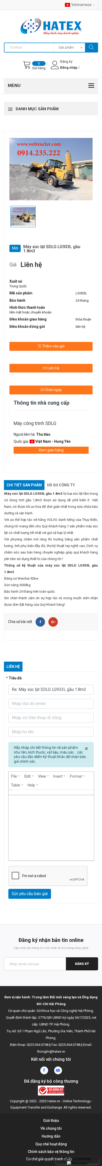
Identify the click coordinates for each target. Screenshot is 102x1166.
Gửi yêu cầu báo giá (30, 893)
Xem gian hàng (51, 450)
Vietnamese (81, 5)
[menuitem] (15, 776)
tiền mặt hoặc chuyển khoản (30, 312)
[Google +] (53, 622)
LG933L (81, 293)
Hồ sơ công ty (61, 485)
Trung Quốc (18, 286)
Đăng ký (82, 964)
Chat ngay (53, 390)
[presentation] (15, 776)
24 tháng (82, 300)
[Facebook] (40, 622)
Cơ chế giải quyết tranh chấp (49, 1159)
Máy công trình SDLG (35, 423)
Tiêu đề (15, 678)
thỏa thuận (83, 319)
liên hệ (80, 327)
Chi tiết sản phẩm (24, 485)
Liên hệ (53, 368)
